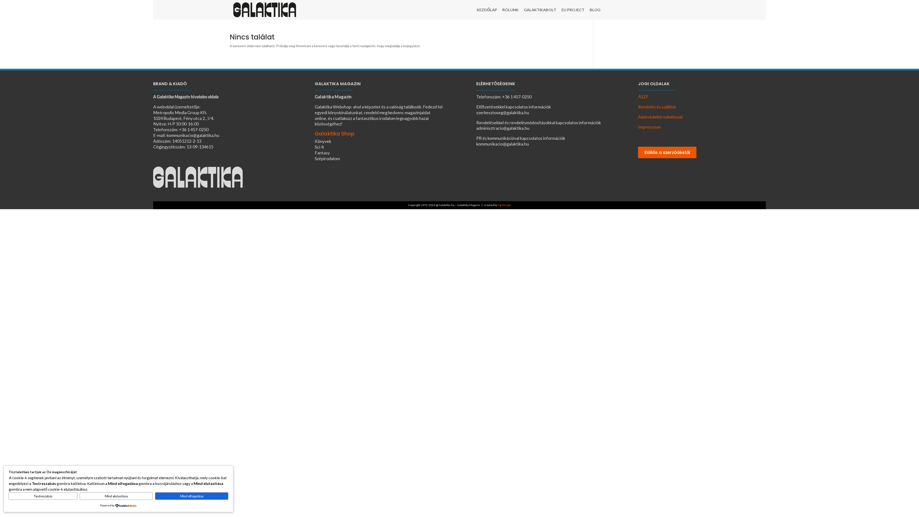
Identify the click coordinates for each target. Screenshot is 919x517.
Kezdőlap (487, 10)
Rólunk (510, 10)
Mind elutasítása (116, 496)
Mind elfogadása (191, 496)
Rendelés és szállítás (657, 106)
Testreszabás (43, 496)
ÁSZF (643, 96)
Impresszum (649, 126)
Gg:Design (504, 205)
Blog (595, 10)
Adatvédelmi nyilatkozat (660, 116)
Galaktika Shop (334, 133)
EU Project (572, 10)
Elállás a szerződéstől (667, 152)
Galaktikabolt (540, 10)
